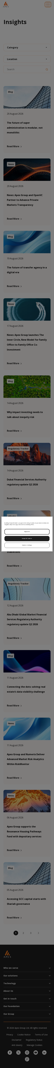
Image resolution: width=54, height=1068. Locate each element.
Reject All (27, 531)
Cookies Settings (27, 545)
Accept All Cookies (27, 538)
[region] (27, 533)
